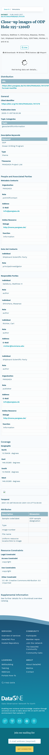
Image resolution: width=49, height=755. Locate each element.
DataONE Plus (8, 639)
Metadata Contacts (9, 180)
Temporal (5, 499)
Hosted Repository (10, 643)
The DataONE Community (32, 648)
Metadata (16, 9)
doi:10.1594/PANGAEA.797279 (12, 16)
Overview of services (11, 636)
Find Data (9, 683)
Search (7, 9)
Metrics (29, 668)
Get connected (24, 749)
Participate (31, 636)
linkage (6, 224)
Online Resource (9, 220)
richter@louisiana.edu (13, 346)
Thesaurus (6, 161)
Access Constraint (10, 558)
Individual (6, 254)
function (6, 233)
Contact (30, 672)
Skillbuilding (7, 664)
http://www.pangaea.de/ (14, 227)
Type (4, 152)
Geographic (6, 446)
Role (4, 194)
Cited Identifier (7, 100)
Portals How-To (9, 675)
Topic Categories (8, 119)
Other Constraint (9, 577)
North (4, 450)
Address (5, 204)
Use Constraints (9, 568)
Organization (7, 185)
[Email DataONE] (19, 721)
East (3, 459)
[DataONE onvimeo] (12, 721)
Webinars (6, 672)
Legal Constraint (8, 554)
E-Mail (6, 208)
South (4, 468)
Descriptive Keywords (10, 135)
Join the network (34, 643)
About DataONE (33, 664)
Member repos (32, 639)
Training (5, 668)
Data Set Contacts (9, 249)
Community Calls (34, 653)
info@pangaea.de (11, 211)
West (4, 478)
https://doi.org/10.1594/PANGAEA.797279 (21, 104)
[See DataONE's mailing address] (34, 721)
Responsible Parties (9, 276)
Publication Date (8, 110)
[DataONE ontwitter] (5, 721)
